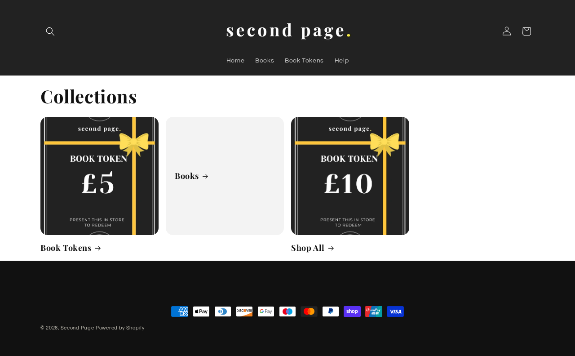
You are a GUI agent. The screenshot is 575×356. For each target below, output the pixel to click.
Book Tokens (66, 248)
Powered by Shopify (120, 327)
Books (187, 175)
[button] (50, 31)
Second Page (77, 327)
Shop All (308, 248)
